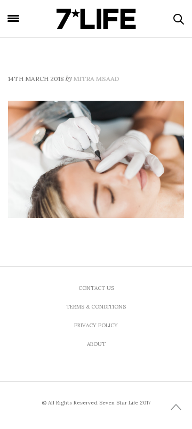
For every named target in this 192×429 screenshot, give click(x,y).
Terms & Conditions (96, 306)
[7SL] (96, 18)
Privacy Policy (96, 325)
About (96, 344)
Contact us (96, 288)
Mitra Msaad (96, 79)
